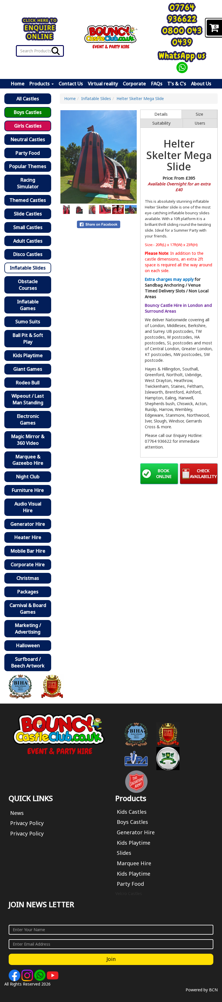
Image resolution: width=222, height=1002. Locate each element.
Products (40, 83)
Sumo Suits (27, 321)
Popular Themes (27, 166)
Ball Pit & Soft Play (28, 338)
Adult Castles (27, 241)
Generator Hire (27, 524)
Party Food (28, 153)
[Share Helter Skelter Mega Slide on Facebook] (98, 224)
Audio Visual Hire (27, 507)
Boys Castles (28, 112)
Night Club (28, 476)
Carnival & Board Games (28, 608)
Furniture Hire (28, 490)
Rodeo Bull (28, 382)
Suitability (161, 123)
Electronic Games (28, 419)
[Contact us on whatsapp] (40, 975)
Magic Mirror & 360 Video (28, 439)
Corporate (134, 83)
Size (199, 114)
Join (111, 958)
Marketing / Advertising (28, 628)
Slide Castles (28, 214)
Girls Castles (28, 126)
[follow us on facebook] (15, 975)
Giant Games (27, 369)
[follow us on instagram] (27, 975)
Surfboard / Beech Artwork (28, 662)
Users (200, 123)
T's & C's (176, 83)
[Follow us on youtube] (52, 975)
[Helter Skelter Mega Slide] (98, 157)
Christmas (27, 578)
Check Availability (203, 473)
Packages (27, 591)
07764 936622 (182, 13)
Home (18, 83)
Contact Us (71, 83)
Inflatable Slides (28, 268)
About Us (201, 83)
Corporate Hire (28, 564)
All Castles (27, 98)
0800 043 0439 (182, 36)
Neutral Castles (27, 139)
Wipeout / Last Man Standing (28, 399)
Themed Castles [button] (28, 200)
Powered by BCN (202, 989)
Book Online (163, 473)
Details (161, 114)
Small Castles (27, 227)
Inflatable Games (28, 304)
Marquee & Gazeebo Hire (27, 459)
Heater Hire (27, 537)
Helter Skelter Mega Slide (140, 98)
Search (55, 51)
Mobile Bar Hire (27, 551)
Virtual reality (103, 83)
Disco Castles (27, 254)
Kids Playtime (28, 355)
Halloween (28, 645)
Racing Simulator (28, 183)
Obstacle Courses (28, 284)
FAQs (156, 83)
